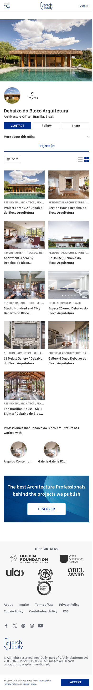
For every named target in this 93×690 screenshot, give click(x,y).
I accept (75, 682)
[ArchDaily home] (46, 6)
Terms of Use (45, 680)
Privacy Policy (11, 684)
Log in (84, 5)
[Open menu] (6, 5)
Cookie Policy (29, 684)
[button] (12, 159)
